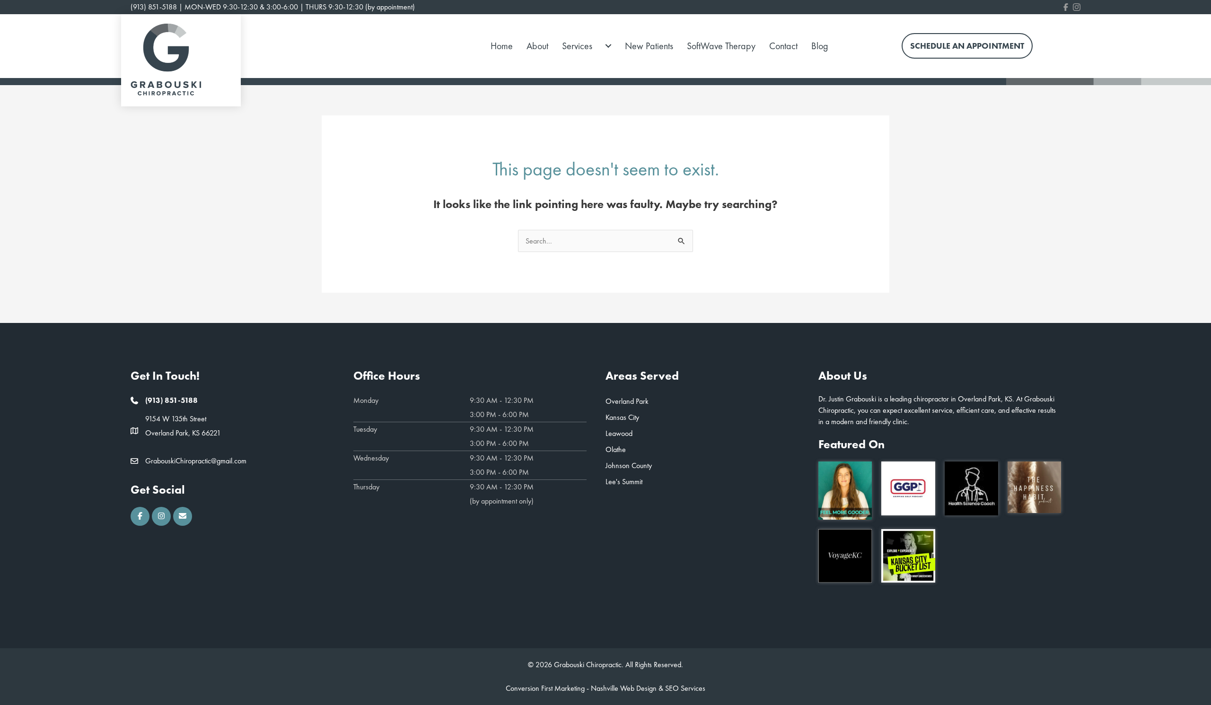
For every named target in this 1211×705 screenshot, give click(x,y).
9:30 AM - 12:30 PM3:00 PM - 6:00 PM (502, 407)
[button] (140, 516)
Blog (819, 46)
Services (577, 46)
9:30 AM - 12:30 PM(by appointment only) (502, 494)
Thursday (366, 487)
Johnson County (629, 465)
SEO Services (685, 688)
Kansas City (622, 417)
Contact (783, 46)
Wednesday (371, 458)
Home (502, 46)
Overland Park (627, 401)
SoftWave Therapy (721, 46)
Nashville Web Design (624, 688)
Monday (365, 400)
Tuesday (365, 429)
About (537, 46)
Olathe (616, 449)
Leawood (619, 433)
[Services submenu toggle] (608, 46)
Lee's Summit (624, 482)
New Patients (649, 46)
